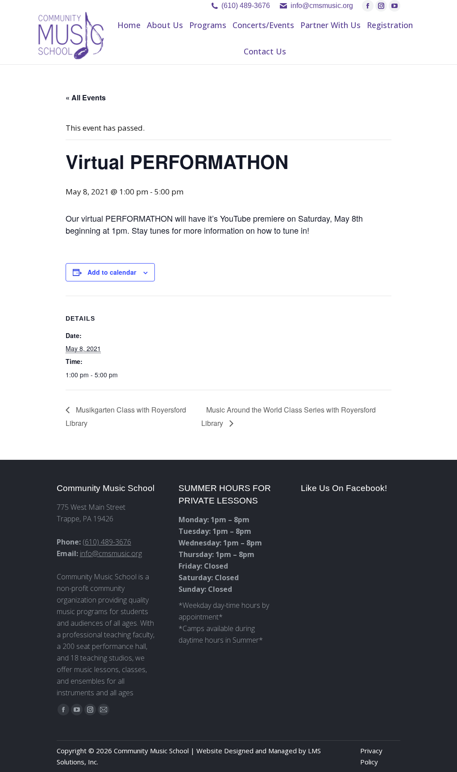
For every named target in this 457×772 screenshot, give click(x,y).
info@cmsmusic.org (111, 553)
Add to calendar (111, 272)
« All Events (86, 97)
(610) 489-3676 (245, 5)
